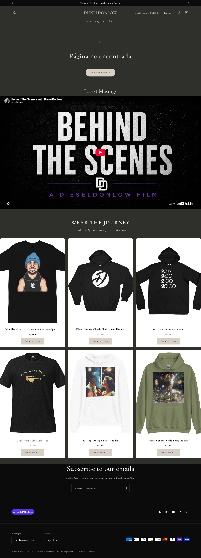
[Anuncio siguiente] (189, 3)
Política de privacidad (66, 551)
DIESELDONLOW (25, 551)
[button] (15, 12)
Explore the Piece (32, 341)
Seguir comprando (100, 72)
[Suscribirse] (125, 488)
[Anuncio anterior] (12, 3)
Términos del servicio (86, 551)
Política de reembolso (45, 551)
